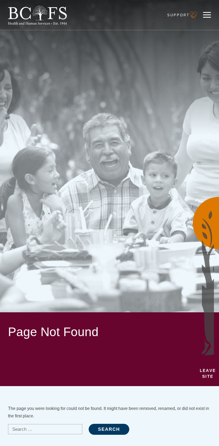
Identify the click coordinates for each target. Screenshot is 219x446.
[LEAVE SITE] (206, 223)
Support (178, 15)
